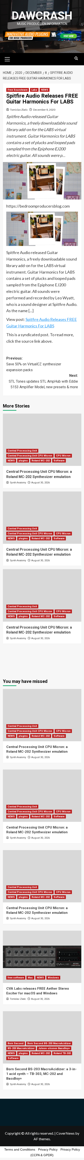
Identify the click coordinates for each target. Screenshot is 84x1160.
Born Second (16, 1043)
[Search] (76, 58)
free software (16, 977)
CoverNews (65, 1133)
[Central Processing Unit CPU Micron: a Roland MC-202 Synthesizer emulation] (42, 440)
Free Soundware (18, 89)
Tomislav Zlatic (19, 109)
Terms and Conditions (19, 1149)
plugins (23, 460)
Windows (53, 977)
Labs (34, 89)
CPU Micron (63, 455)
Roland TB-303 (62, 1053)
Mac (30, 977)
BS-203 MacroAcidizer (21, 1048)
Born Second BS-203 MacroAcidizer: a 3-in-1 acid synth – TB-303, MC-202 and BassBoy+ (41, 1074)
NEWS (44, 89)
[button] (7, 58)
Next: (43, 381)
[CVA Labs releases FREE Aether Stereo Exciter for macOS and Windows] (42, 957)
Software (59, 460)
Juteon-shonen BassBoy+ (54, 1048)
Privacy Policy (48, 1149)
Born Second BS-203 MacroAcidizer (49, 1043)
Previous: (33, 364)
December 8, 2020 (44, 109)
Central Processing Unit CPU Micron (30, 455)
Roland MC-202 (41, 460)
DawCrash (42, 15)
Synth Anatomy (18, 482)
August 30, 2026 (40, 482)
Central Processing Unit (22, 450)
